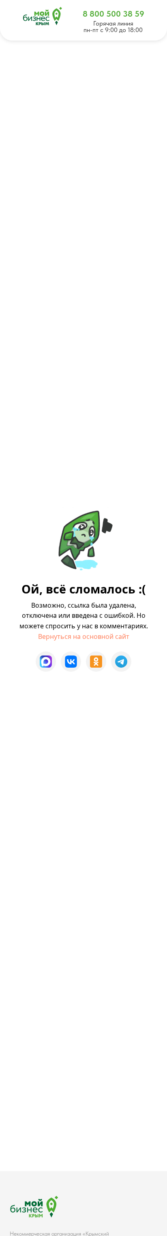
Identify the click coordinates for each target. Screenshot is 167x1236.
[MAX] (46, 661)
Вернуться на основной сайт (83, 636)
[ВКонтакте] (71, 661)
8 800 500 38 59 (113, 14)
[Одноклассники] (96, 661)
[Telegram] (121, 661)
